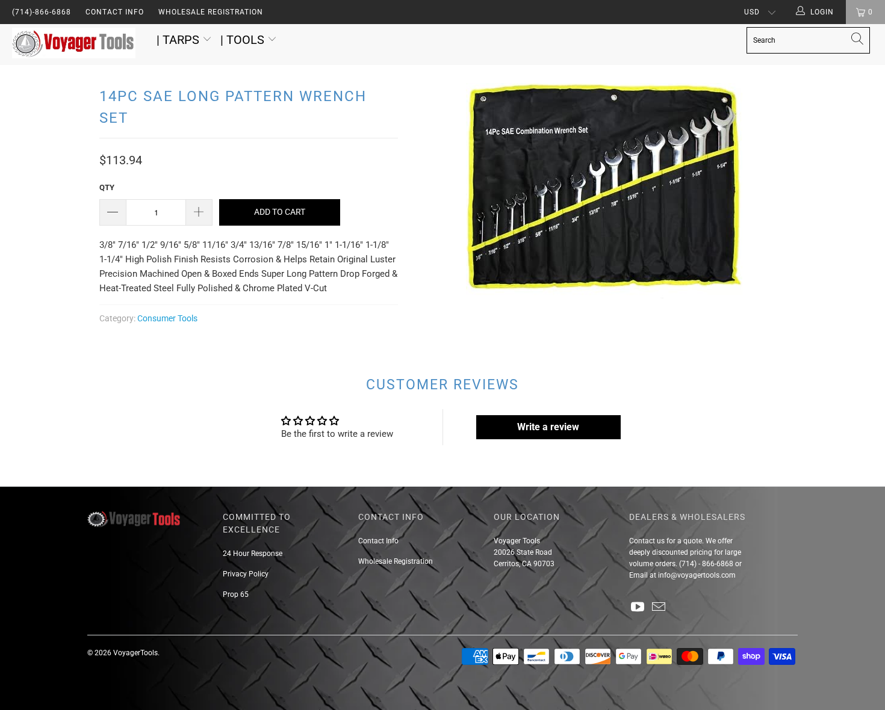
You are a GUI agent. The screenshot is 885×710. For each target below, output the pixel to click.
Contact (642, 541)
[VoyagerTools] (76, 44)
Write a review (548, 427)
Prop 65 (236, 594)
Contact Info (114, 12)
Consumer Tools (167, 318)
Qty (106, 187)
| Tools (243, 39)
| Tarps (179, 39)
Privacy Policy (246, 574)
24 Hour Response (252, 553)
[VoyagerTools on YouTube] (638, 608)
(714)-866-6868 (41, 12)
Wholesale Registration (210, 12)
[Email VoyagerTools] (659, 608)
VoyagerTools (135, 653)
